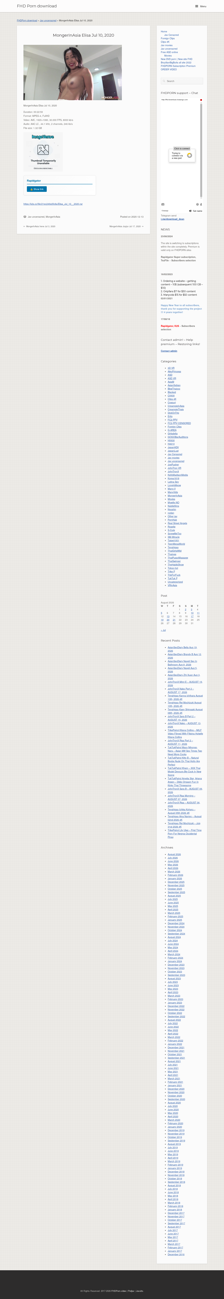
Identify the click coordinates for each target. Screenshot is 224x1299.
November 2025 (176, 885)
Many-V (172, 488)
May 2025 (173, 906)
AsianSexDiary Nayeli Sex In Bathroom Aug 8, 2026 (182, 662)
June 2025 (173, 902)
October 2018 (175, 1178)
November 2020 (176, 1092)
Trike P (171, 571)
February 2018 (175, 1206)
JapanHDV (173, 447)
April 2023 (173, 992)
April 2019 (173, 1157)
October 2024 (175, 930)
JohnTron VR (174, 468)
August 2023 (174, 978)
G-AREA (172, 430)
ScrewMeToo (174, 533)
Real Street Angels (177, 523)
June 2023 (173, 985)
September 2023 (176, 975)
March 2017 (174, 1244)
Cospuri (172, 402)
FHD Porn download (37, 6)
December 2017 (176, 1213)
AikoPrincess (174, 371)
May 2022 (173, 1030)
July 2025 (173, 899)
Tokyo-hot (173, 568)
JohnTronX (173, 471)
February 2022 (175, 1040)
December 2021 (176, 1047)
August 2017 (174, 1226)
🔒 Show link (36, 189)
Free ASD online (169, 52)
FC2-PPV (172, 419)
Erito (170, 416)
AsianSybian (174, 385)
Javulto (139, 1290)
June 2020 (173, 1109)
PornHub (172, 519)
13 (168, 616)
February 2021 (175, 1082)
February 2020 (175, 1123)
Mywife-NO (173, 502)
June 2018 (173, 1192)
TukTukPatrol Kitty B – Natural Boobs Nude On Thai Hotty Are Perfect (184, 761)
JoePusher (173, 464)
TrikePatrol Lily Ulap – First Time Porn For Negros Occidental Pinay (185, 833)
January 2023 (175, 1002)
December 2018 (176, 1171)
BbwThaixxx (174, 388)
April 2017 (173, 1240)
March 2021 (174, 1078)
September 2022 (176, 1016)
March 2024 (174, 954)
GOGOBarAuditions (178, 437)
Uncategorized (175, 581)
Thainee (172, 554)
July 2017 (173, 1230)
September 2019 (176, 1140)
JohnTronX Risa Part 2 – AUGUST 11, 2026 (180, 742)
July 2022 (173, 1023)
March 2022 (174, 1037)
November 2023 (176, 968)
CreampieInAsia (176, 405)
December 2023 (176, 964)
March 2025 (174, 913)
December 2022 (176, 1006)
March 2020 (174, 1119)
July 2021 (173, 1064)
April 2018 (173, 1199)
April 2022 (173, 1033)
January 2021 (175, 1085)
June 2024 (173, 944)
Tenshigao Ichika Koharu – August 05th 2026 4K (181, 811)
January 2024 (175, 961)
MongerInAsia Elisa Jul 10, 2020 (83, 35)
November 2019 (176, 1133)
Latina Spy (173, 481)
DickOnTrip (173, 412)
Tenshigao (173, 547)
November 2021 (176, 1050)
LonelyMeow (174, 485)
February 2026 (175, 875)
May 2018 (173, 1195)
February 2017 (175, 1247)
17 (192, 616)
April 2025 (173, 909)
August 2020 (174, 1102)
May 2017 (173, 1237)
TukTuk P (172, 578)
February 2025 (175, 916)
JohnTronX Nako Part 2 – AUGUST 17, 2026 (181, 690)
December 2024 (176, 923)
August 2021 (174, 1061)
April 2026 (173, 868)
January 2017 (175, 1251)
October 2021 (175, 1054)
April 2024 (173, 950)
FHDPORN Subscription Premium (178, 66)
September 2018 (176, 1182)
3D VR (171, 368)
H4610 (171, 443)
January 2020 (175, 1126)
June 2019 (173, 1150)
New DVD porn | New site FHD (176, 59)
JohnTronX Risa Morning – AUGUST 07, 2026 (181, 797)
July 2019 (173, 1147)
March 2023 (174, 995)
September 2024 (176, 933)
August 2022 (174, 1019)
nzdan (171, 512)
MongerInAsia (53, 216)
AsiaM (171, 381)
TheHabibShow (176, 564)
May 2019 (173, 1154)
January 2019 (175, 1168)
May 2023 (173, 988)
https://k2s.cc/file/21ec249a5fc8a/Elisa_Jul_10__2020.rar (53, 203)
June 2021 (173, 1068)
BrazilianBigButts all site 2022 (176, 62)
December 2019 (176, 1130)
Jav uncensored (48, 20)
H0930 (171, 440)
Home (164, 31)
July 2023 (173, 981)
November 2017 (176, 1216)
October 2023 (175, 971)
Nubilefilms (173, 506)
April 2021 (173, 1075)
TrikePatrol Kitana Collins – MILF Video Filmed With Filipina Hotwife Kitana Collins (185, 733)
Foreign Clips (168, 38)
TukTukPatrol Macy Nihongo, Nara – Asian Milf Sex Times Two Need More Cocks (185, 751)
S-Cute (171, 530)
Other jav (172, 516)
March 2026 (174, 871)
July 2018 (173, 1188)
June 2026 (173, 861)
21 (174, 619)
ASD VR (172, 378)
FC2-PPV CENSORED (179, 423)
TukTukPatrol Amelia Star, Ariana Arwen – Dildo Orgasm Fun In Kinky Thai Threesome (185, 782)
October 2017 (175, 1219)
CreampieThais (176, 409)
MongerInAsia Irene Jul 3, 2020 (40, 226)
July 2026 (173, 857)
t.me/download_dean (172, 219)
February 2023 (175, 999)
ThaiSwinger (174, 561)
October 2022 (175, 1013)
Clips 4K (165, 41)
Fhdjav (131, 1290)
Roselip (171, 526)
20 (168, 619)
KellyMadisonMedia (178, 474)
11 (198, 612)
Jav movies (167, 45)
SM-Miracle (174, 537)
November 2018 (176, 1175)
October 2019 (175, 1137)
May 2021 (173, 1071)
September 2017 (176, 1223)
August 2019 (174, 1144)
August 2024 (174, 937)
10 (192, 612)
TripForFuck (174, 574)
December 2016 (176, 1254)
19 (162, 619)
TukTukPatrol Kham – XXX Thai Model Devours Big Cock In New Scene (184, 771)
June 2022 (173, 1026)
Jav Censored (171, 34)
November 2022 (176, 1009)
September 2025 (176, 892)
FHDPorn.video (118, 1290)
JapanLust (173, 450)
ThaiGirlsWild (175, 550)
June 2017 (173, 1233)
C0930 (171, 395)
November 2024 (176, 926)
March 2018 (174, 1202)
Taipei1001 (173, 540)
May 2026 (173, 864)
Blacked (172, 392)
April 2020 (173, 1116)
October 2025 (175, 888)
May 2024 (173, 947)
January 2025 (175, 919)
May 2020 (173, 1113)
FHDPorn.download (27, 20)
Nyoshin (172, 509)
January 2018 (175, 1209)
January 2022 (175, 1044)
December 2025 (176, 881)
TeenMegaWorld (176, 543)
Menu (203, 6)
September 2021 (176, 1057)
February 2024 (175, 957)
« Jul (163, 630)
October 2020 (175, 1095)
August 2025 (174, 895)
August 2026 (174, 854)
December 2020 (176, 1088)
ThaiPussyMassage (178, 557)
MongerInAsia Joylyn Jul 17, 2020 (125, 226)
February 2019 (175, 1164)
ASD (170, 374)
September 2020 (176, 1099)
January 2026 (175, 878)
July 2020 (173, 1106)
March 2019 (174, 1161)
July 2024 (173, 940)
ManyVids (173, 492)
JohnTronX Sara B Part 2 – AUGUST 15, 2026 (181, 718)
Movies (168, 55)
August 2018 (174, 1185)
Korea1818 (173, 478)
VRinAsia (172, 585)
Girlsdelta (173, 433)
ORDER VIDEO (169, 69)
